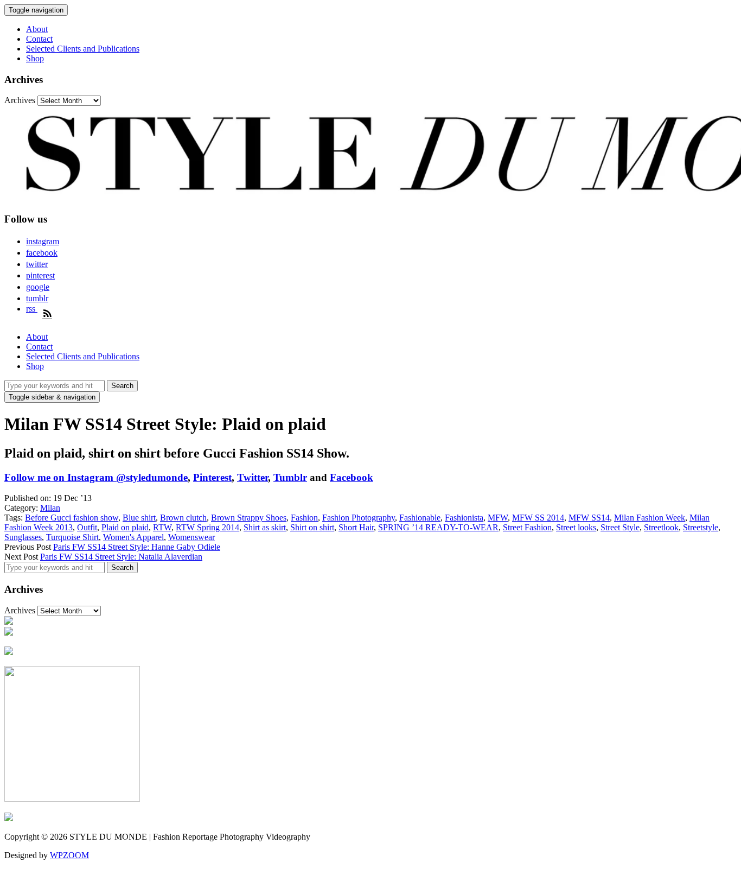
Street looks (576, 527)
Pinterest (212, 477)
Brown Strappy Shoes (248, 517)
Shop (35, 58)
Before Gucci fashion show (71, 517)
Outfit (87, 527)
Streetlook (661, 527)
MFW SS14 (589, 517)
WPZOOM (69, 855)
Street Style (620, 527)
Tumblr (290, 477)
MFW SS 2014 (538, 517)
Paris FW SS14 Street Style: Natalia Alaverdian (121, 556)
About (37, 29)
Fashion (304, 517)
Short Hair (356, 527)
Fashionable (419, 517)
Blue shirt (139, 517)
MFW (498, 517)
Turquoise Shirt (72, 537)
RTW (162, 527)
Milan (50, 507)
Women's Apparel (133, 537)
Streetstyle (700, 527)
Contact (39, 38)
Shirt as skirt (265, 527)
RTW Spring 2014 (207, 527)
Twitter (252, 477)
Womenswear (191, 537)
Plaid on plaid (125, 527)
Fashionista (464, 517)
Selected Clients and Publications (82, 48)
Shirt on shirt (312, 527)
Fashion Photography (358, 517)
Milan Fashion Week (649, 517)
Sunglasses (23, 537)
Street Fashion (527, 527)
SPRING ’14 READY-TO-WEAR (438, 527)
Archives (19, 100)
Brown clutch (183, 517)
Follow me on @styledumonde (96, 477)
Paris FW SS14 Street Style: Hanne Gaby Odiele (136, 546)
